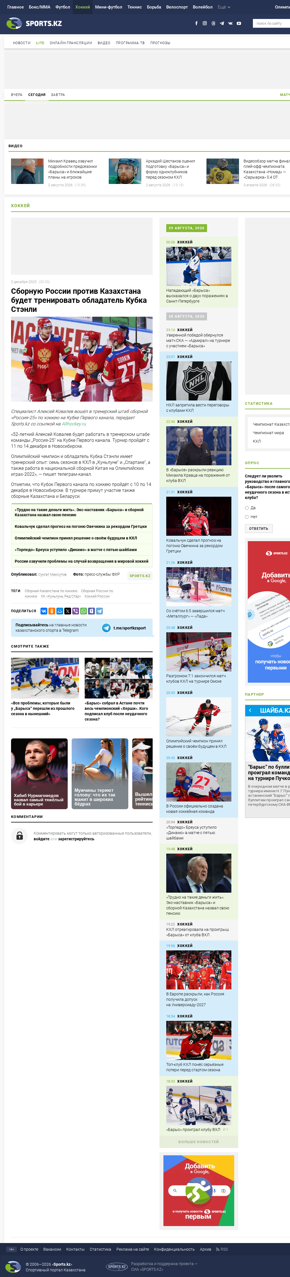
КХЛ (257, 441)
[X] (66, 611)
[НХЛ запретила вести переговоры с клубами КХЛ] (198, 380)
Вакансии (52, 1249)
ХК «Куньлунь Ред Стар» (61, 596)
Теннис (134, 7)
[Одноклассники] (50, 611)
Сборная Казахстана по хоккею (51, 591)
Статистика (100, 1249)
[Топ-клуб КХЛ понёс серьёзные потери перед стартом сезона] (198, 1040)
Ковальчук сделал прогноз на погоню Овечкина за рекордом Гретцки (81, 526)
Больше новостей (198, 1142)
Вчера (17, 95)
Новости (22, 43)
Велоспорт (177, 7)
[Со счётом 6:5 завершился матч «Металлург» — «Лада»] (198, 586)
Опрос (252, 463)
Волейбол (203, 7)
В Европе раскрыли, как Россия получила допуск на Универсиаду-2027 (195, 999)
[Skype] (90, 611)
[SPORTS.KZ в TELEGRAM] (222, 23)
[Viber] (74, 611)
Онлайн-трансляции (71, 43)
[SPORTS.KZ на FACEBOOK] (196, 23)
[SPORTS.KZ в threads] (213, 23)
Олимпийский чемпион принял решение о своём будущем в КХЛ (76, 538)
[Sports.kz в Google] (198, 1224)
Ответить (258, 529)
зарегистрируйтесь (76, 839)
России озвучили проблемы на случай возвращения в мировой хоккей (81, 561)
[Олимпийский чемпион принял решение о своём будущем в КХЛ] (198, 716)
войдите (42, 839)
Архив (205, 1249)
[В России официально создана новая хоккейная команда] (198, 782)
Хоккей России (97, 596)
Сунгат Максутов (52, 574)
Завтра (58, 95)
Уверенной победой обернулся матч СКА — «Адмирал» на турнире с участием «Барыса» (198, 340)
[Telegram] (98, 611)
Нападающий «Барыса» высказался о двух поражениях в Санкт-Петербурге (197, 295)
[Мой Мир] (58, 611)
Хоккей (82, 7)
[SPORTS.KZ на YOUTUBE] (239, 23)
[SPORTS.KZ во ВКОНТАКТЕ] (230, 23)
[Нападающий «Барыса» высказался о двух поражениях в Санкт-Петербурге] (198, 266)
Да (253, 507)
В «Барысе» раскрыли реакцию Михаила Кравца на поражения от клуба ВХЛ (198, 475)
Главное (15, 7)
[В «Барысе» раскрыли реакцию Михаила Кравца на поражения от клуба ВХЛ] (198, 445)
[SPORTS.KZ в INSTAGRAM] (205, 23)
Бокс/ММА (39, 7)
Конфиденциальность (174, 1249)
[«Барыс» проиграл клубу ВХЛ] (198, 1105)
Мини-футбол (108, 7)
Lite (40, 43)
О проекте (29, 1249)
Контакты (75, 1249)
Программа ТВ (130, 43)
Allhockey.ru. (74, 424)
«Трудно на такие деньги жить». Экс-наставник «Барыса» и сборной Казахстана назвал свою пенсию (79, 512)
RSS (224, 1249)
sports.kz (140, 576)
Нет (254, 517)
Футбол (63, 7)
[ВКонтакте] (42, 611)
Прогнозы (160, 43)
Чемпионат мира (268, 432)
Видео (104, 43)
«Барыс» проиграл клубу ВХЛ (193, 1129)
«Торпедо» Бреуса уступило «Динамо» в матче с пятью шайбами (76, 549)
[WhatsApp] (82, 611)
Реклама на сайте (132, 1249)
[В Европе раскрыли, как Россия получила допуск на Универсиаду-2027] (198, 969)
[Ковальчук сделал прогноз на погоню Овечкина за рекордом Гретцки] (198, 516)
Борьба (154, 7)
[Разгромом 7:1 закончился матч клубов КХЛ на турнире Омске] (198, 651)
